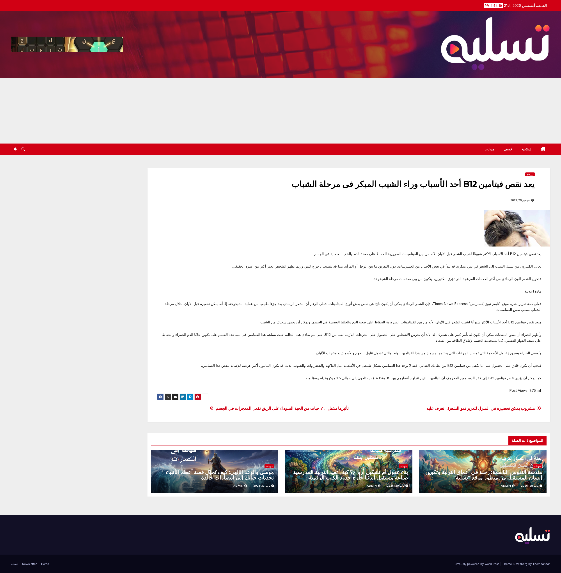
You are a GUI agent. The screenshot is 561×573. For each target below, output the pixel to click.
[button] (23, 149)
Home (45, 564)
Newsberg (520, 564)
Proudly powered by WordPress (478, 564)
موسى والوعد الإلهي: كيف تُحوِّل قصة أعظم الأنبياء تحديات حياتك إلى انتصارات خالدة (220, 475)
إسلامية (526, 149)
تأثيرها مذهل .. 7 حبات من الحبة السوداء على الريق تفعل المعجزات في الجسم (282, 408)
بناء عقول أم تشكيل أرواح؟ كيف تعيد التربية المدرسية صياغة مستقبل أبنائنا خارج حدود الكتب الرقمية (350, 475)
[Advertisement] (280, 110)
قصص (508, 149)
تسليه (14, 564)
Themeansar (541, 564)
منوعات (489, 149)
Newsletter (29, 564)
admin (506, 485)
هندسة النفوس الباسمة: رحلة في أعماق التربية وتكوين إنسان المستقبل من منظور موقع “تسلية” (483, 475)
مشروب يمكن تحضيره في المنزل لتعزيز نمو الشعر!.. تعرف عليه (480, 408)
